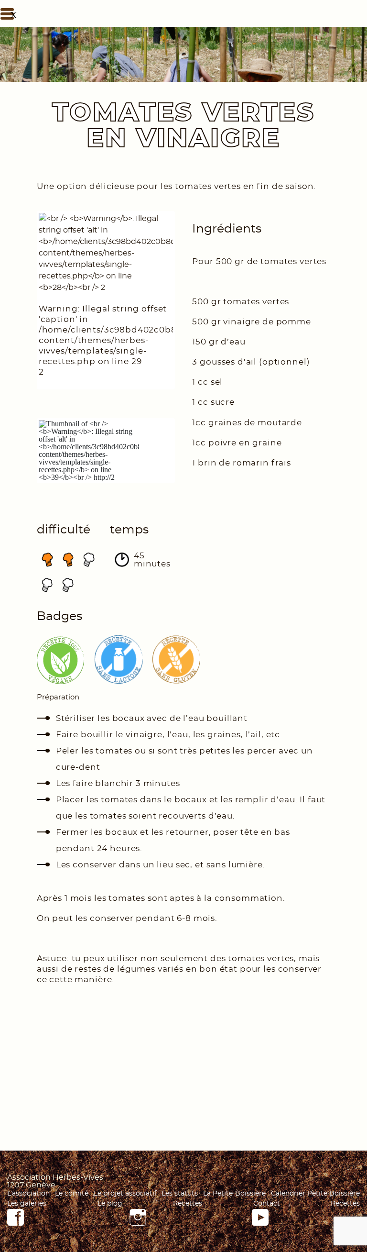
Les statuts (180, 1193)
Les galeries (26, 1203)
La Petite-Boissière (234, 1193)
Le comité (71, 1193)
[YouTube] (260, 1223)
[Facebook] (15, 1223)
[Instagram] (138, 1223)
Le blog (109, 1203)
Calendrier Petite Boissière (315, 1193)
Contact (266, 1203)
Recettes (187, 1203)
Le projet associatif (125, 1193)
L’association (28, 1193)
